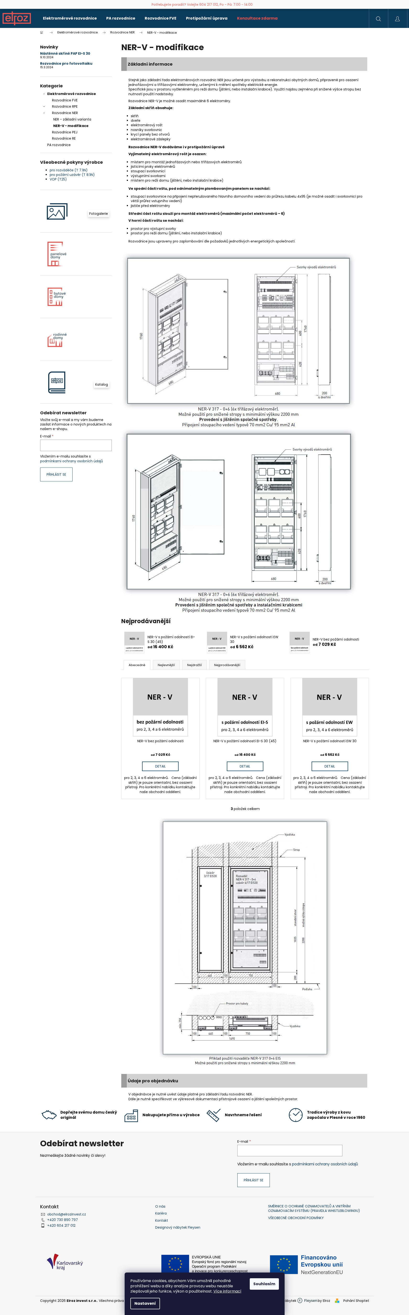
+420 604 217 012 (61, 1225)
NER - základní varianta (72, 119)
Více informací (227, 1291)
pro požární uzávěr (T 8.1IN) (72, 174)
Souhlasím (264, 1284)
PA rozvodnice (59, 144)
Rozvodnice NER (65, 112)
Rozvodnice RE (64, 138)
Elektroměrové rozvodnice (71, 93)
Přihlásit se (56, 474)
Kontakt (161, 1220)
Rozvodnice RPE (65, 106)
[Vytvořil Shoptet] (337, 1301)
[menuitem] (69, 18)
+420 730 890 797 (62, 1219)
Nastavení (145, 1303)
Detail (160, 766)
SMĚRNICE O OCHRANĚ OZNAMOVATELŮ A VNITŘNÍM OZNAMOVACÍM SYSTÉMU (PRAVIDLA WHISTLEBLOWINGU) (314, 1208)
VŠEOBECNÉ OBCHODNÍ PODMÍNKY (296, 1218)
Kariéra (161, 1213)
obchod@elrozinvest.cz (66, 1214)
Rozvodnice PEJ (64, 132)
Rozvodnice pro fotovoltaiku (66, 63)
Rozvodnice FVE (65, 100)
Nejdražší (194, 665)
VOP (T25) (58, 179)
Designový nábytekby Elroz (297, 1301)
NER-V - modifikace (71, 125)
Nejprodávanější (227, 665)
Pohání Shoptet (356, 1301)
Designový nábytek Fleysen (177, 1227)
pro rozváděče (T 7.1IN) (69, 170)
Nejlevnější (166, 665)
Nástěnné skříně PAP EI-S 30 (65, 53)
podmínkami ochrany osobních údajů (71, 461)
